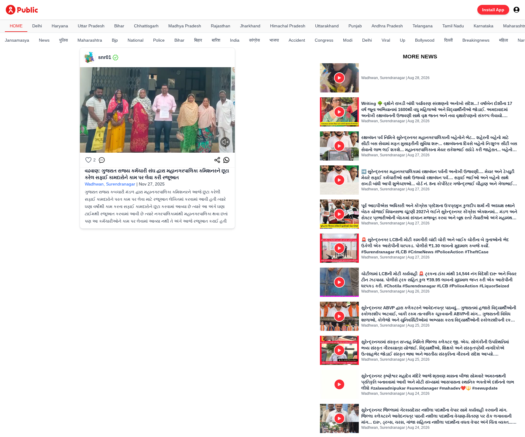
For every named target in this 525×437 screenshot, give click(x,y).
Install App (493, 9)
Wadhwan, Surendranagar (110, 184)
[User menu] (516, 9)
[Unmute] (225, 142)
